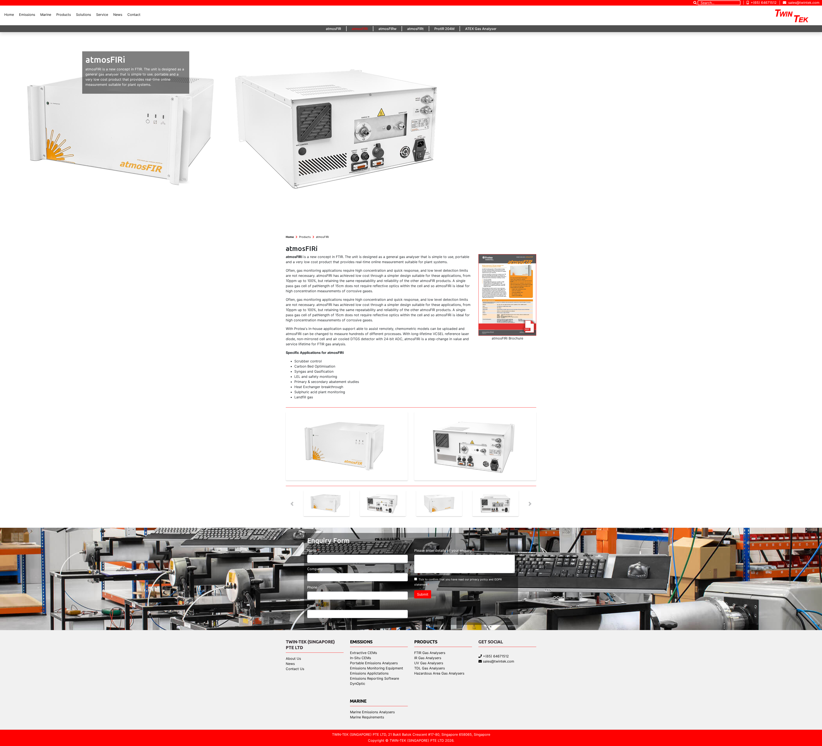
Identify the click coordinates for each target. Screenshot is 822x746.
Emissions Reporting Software (374, 678)
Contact (133, 14)
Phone (312, 587)
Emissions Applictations (369, 673)
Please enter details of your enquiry (443, 550)
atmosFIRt (415, 29)
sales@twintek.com (803, 2)
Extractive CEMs (363, 653)
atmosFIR (333, 29)
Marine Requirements (367, 717)
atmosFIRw (387, 29)
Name (312, 550)
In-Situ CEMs (360, 658)
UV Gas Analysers (428, 663)
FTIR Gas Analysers (429, 653)
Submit (422, 594)
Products (63, 14)
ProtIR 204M (444, 29)
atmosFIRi (360, 29)
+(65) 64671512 (763, 2)
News (117, 14)
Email (311, 606)
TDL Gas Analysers (429, 668)
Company (315, 569)
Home (9, 14)
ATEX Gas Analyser (480, 29)
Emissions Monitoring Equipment (376, 668)
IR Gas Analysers (427, 658)
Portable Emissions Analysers (374, 663)
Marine (45, 14)
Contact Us (295, 669)
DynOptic (357, 683)
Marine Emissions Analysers (372, 712)
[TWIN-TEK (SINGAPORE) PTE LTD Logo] (795, 15)
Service (102, 14)
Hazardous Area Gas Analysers (439, 673)
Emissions (27, 14)
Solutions (83, 14)
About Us (293, 658)
